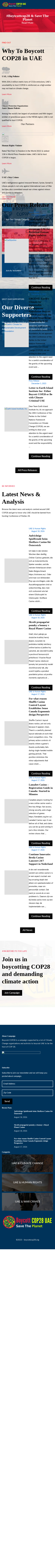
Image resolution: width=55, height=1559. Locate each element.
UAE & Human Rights (37, 529)
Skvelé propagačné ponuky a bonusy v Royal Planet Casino (40, 625)
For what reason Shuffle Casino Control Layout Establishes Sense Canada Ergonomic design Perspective (32, 1141)
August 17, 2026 (38, 694)
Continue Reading (40, 287)
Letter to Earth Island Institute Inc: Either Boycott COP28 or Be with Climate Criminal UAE (41, 394)
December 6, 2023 (38, 294)
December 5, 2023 (38, 384)
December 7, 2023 (38, 215)
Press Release (34, 212)
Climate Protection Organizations (15, 106)
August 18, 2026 (38, 531)
